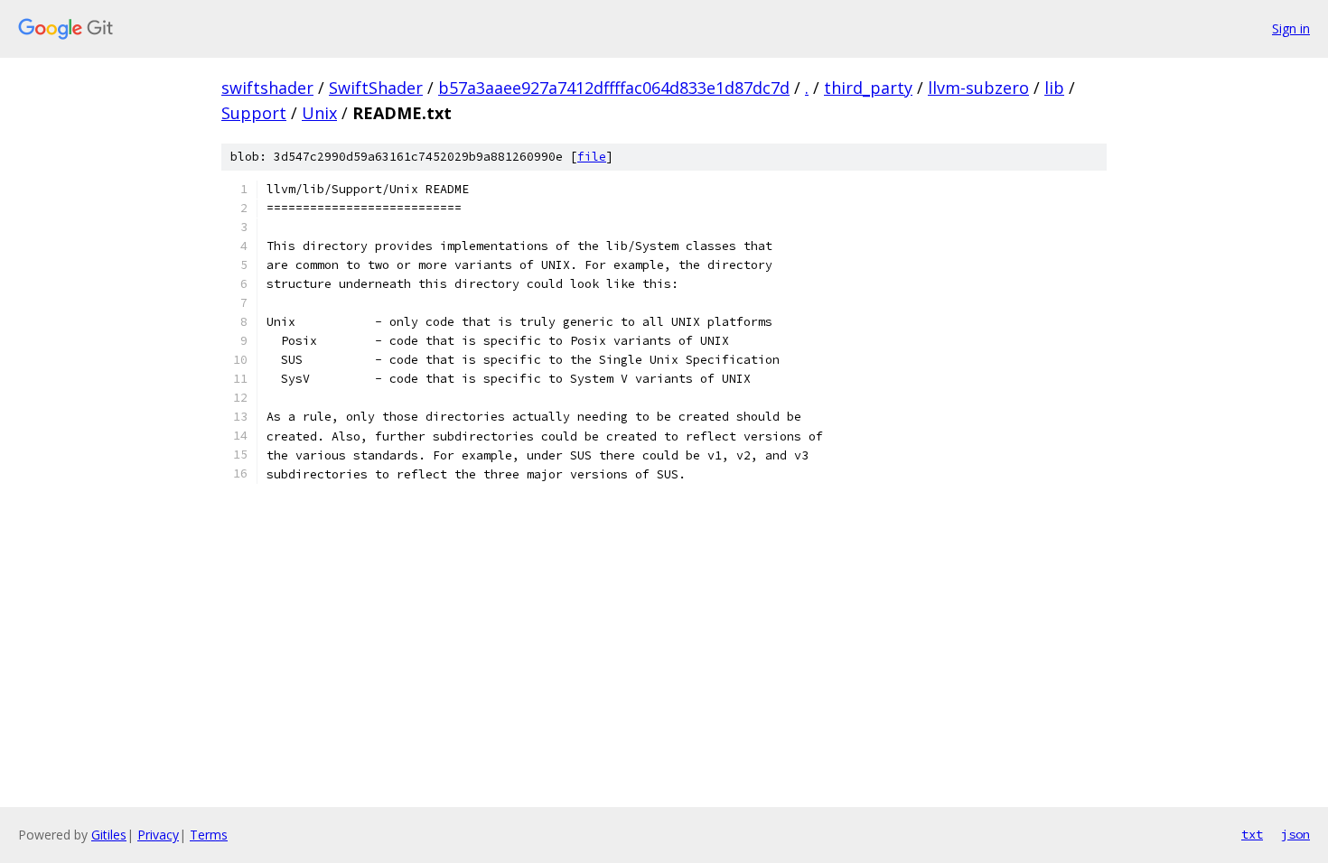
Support (253, 113)
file (591, 156)
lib (1054, 87)
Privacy (158, 834)
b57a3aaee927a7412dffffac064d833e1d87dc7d (614, 87)
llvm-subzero (978, 87)
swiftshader (267, 87)
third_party (868, 87)
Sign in (1291, 28)
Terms (209, 834)
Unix (319, 113)
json (1295, 834)
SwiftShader (376, 87)
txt (1252, 834)
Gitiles (108, 834)
